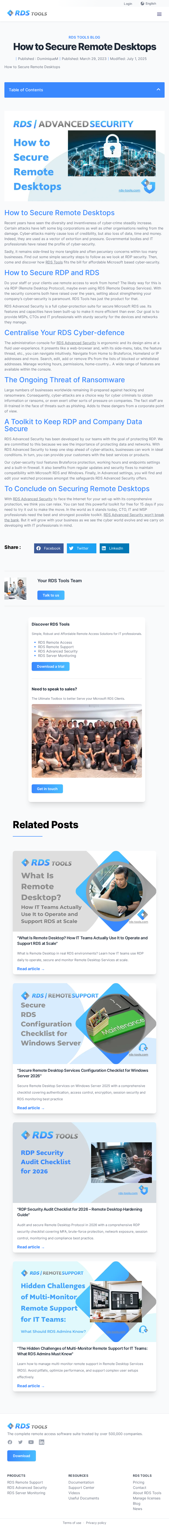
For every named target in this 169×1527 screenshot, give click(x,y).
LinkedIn (116, 548)
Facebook (52, 548)
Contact (139, 1487)
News (137, 1508)
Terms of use (72, 1523)
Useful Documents (83, 1498)
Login (128, 4)
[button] (159, 14)
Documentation (81, 1482)
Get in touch (47, 789)
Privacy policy (96, 1523)
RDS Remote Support (25, 1482)
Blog (136, 1503)
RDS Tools (54, 262)
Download (21, 1456)
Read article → (31, 968)
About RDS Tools (147, 1493)
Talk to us (51, 595)
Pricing (138, 1482)
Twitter (82, 548)
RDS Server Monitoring (26, 1493)
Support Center (81, 1487)
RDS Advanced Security (76, 343)
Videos (74, 1493)
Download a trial (50, 666)
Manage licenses (146, 1498)
